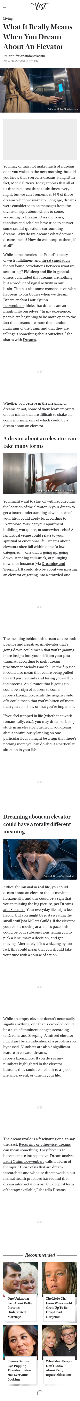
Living (8, 18)
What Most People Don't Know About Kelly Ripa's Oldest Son (59, 1368)
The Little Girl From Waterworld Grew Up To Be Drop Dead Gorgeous (59, 1308)
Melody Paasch (36, 667)
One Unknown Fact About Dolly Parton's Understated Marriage (20, 1308)
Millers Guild (38, 921)
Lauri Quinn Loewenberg (24, 1161)
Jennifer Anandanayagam (26, 56)
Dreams (31, 217)
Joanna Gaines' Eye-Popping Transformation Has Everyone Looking (19, 1370)
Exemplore (12, 524)
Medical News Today (28, 183)
